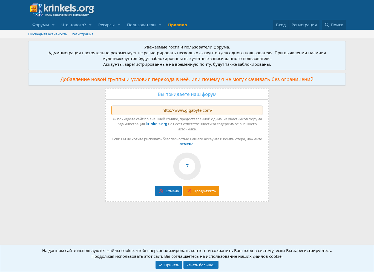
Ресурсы (106, 24)
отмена (187, 143)
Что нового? (73, 24)
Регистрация (82, 34)
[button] (53, 25)
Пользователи (141, 24)
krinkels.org (156, 123)
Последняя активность (47, 34)
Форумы (40, 24)
